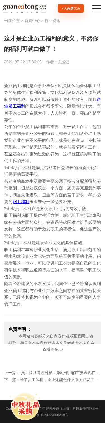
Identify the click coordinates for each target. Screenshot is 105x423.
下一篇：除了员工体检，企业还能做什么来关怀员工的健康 (52, 380)
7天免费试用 (71, 8)
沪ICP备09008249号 (52, 415)
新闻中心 (32, 20)
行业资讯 (52, 20)
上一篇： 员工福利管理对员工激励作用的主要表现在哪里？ (52, 372)
